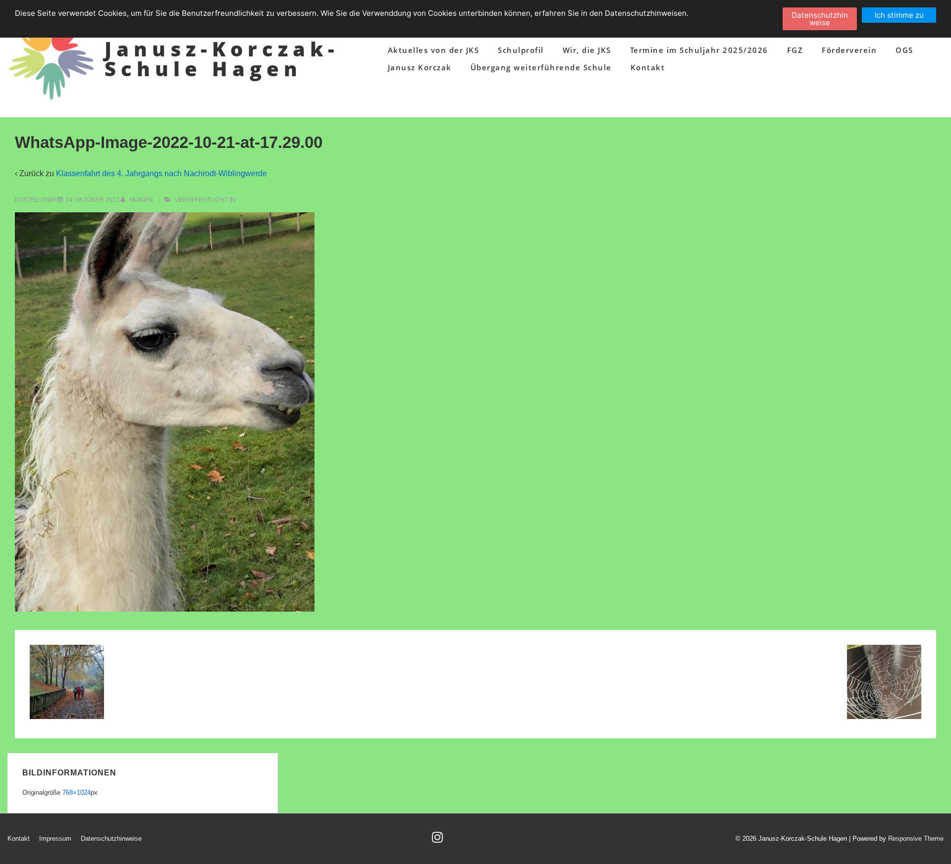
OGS (904, 50)
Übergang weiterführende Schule (541, 67)
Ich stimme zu (899, 15)
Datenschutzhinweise (111, 838)
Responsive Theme (916, 838)
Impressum (55, 838)
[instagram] (438, 840)
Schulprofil (521, 50)
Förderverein (849, 50)
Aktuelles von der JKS (433, 50)
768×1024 (76, 792)
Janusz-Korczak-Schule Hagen (222, 58)
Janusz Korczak (420, 67)
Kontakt (648, 67)
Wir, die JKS (587, 50)
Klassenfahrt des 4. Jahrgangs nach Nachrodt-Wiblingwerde (161, 173)
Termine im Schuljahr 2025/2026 (699, 50)
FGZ (795, 50)
